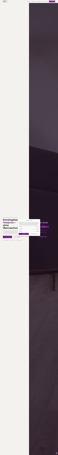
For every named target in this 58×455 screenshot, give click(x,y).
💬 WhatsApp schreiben (43, 230)
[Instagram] (28, 1)
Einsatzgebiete (39, 1)
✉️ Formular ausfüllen (43, 232)
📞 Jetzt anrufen (52, 1)
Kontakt (47, 1)
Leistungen (33, 1)
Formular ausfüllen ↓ (17, 236)
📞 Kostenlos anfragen (7, 236)
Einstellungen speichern (34, 233)
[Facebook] (30, 1)
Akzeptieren (23, 233)
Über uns (43, 1)
